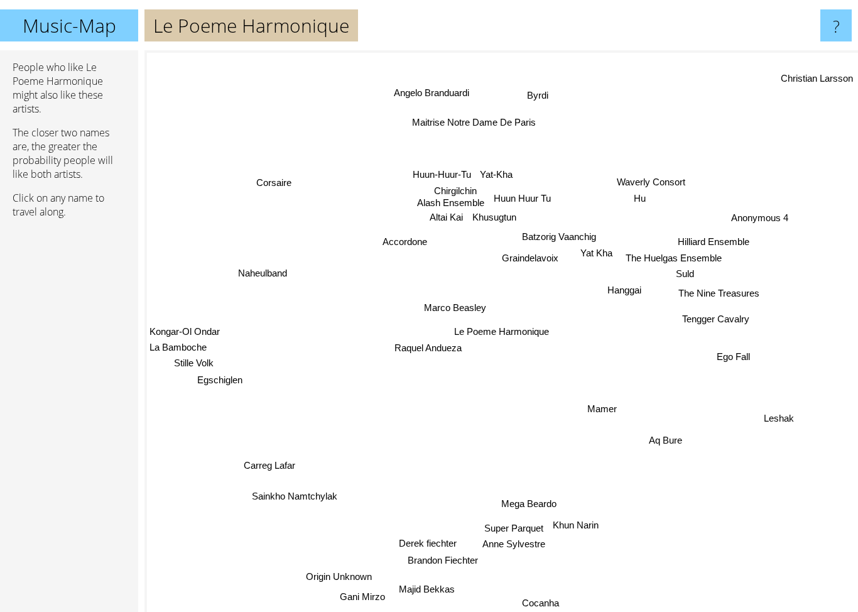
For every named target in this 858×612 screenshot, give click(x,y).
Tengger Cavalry (716, 318)
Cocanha (538, 602)
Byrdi (539, 95)
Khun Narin (574, 525)
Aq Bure (667, 440)
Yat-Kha (497, 174)
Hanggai (625, 290)
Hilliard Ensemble (713, 241)
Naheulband (262, 271)
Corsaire (272, 183)
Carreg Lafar (274, 469)
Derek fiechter (423, 541)
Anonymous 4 (759, 216)
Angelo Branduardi (426, 94)
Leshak (781, 417)
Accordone (404, 241)
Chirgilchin (459, 191)
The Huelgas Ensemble (674, 258)
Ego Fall (734, 356)
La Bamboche (178, 349)
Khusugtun (494, 218)
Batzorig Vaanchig (560, 237)
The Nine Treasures (720, 293)
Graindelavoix (530, 258)
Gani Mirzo (358, 594)
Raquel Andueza (428, 347)
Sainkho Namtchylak (294, 496)
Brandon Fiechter (438, 557)
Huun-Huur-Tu (442, 175)
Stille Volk (194, 366)
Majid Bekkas (423, 588)
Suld (685, 273)
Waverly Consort (650, 181)
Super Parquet (511, 528)
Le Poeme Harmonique (501, 331)
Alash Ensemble (452, 204)
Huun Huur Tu (523, 199)
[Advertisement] (69, 420)
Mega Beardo (530, 504)
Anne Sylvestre (516, 546)
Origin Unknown (335, 574)
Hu (640, 198)
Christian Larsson (817, 77)
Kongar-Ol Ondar (184, 334)
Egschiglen (221, 383)
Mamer (602, 409)
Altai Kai (446, 219)
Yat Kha (598, 253)
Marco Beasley (455, 307)
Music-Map (69, 25)
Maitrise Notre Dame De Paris (473, 121)
